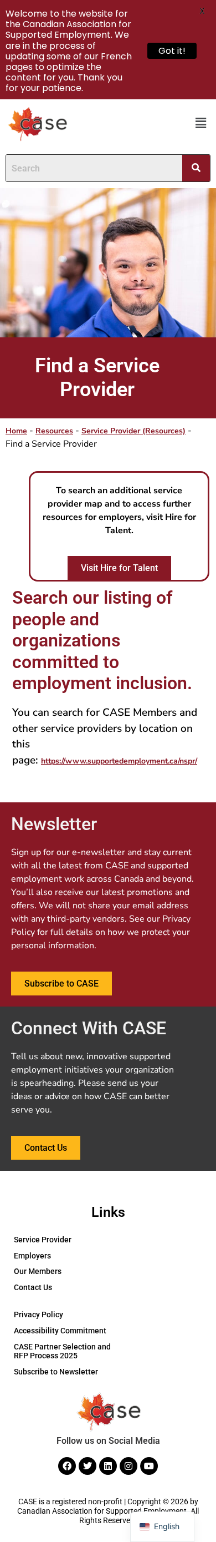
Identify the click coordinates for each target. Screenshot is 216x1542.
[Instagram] (128, 1466)
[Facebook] (67, 1466)
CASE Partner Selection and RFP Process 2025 (62, 1351)
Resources (54, 431)
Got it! (172, 50)
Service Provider (42, 1239)
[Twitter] (87, 1466)
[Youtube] (149, 1466)
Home (16, 431)
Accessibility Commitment (60, 1330)
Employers (32, 1255)
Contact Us (33, 1287)
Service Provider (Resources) (133, 431)
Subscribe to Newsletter (56, 1371)
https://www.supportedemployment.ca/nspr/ (119, 761)
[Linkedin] (108, 1466)
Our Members (37, 1271)
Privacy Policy (38, 1314)
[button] (201, 123)
